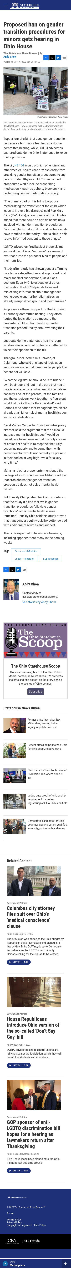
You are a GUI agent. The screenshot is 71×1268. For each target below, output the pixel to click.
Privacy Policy (14, 1222)
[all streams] (66, 1263)
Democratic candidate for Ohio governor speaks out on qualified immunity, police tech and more (47, 824)
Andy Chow (9, 56)
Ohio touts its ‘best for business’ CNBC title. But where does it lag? (47, 774)
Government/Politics (26, 551)
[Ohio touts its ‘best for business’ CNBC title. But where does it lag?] (14, 775)
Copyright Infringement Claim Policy (26, 1225)
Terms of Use (14, 1219)
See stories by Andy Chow (39, 602)
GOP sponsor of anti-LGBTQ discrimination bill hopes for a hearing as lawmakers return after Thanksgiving (33, 1134)
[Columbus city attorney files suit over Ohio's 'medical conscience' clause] (34, 881)
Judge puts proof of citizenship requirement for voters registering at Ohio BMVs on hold (47, 799)
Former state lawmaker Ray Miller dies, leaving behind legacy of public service (44, 723)
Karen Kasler (13, 933)
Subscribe (35, 691)
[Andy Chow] (11, 589)
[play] (5, 1263)
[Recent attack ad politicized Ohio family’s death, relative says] (14, 750)
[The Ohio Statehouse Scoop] (35, 640)
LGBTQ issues (50, 558)
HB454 (19, 165)
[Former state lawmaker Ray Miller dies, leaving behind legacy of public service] (14, 725)
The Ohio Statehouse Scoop (35, 666)
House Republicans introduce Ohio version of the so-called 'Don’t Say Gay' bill (33, 1028)
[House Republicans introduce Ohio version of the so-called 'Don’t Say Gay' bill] (34, 992)
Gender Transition (24, 558)
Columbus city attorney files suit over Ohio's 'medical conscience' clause (31, 917)
